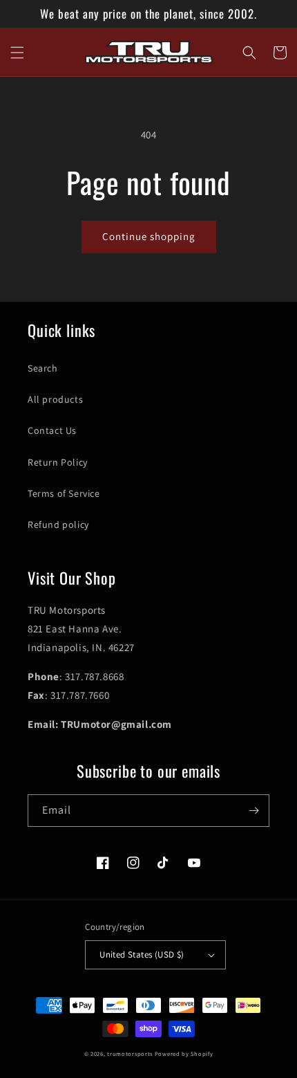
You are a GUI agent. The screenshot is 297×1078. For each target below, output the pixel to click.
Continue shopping (148, 236)
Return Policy (58, 462)
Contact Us (52, 430)
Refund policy (58, 524)
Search (43, 368)
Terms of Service (64, 493)
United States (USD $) (141, 954)
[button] (17, 52)
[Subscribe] (253, 810)
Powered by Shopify (184, 1053)
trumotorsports (130, 1053)
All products (55, 399)
